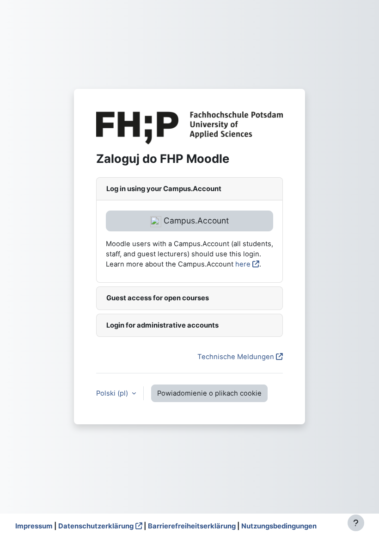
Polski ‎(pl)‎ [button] (113, 393)
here (243, 264)
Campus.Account (195, 220)
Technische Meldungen (235, 357)
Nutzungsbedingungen (279, 526)
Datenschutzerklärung (96, 526)
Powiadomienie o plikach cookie (209, 393)
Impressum (34, 526)
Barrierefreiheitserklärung (192, 526)
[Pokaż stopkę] (356, 523)
